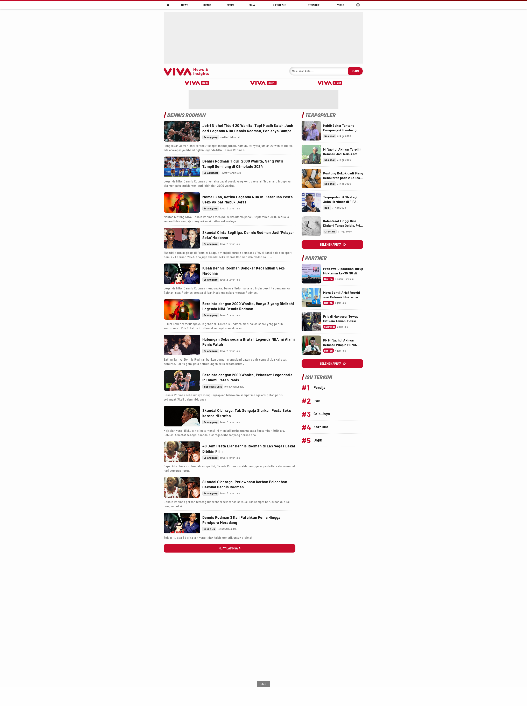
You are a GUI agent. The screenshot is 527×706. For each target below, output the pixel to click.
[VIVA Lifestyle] (263, 83)
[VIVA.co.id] (188, 71)
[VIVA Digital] (197, 83)
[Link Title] (182, 131)
